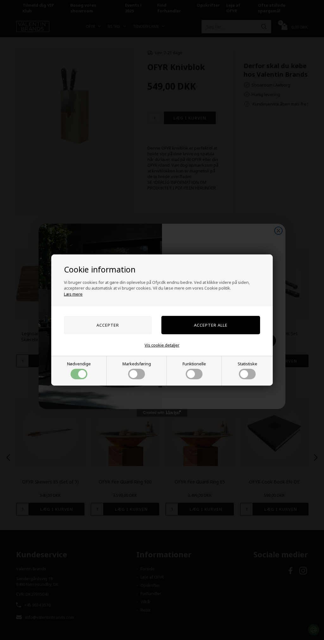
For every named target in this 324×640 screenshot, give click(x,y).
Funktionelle (194, 364)
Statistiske (247, 364)
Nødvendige (79, 364)
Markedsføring (136, 364)
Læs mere (73, 294)
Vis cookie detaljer (162, 345)
